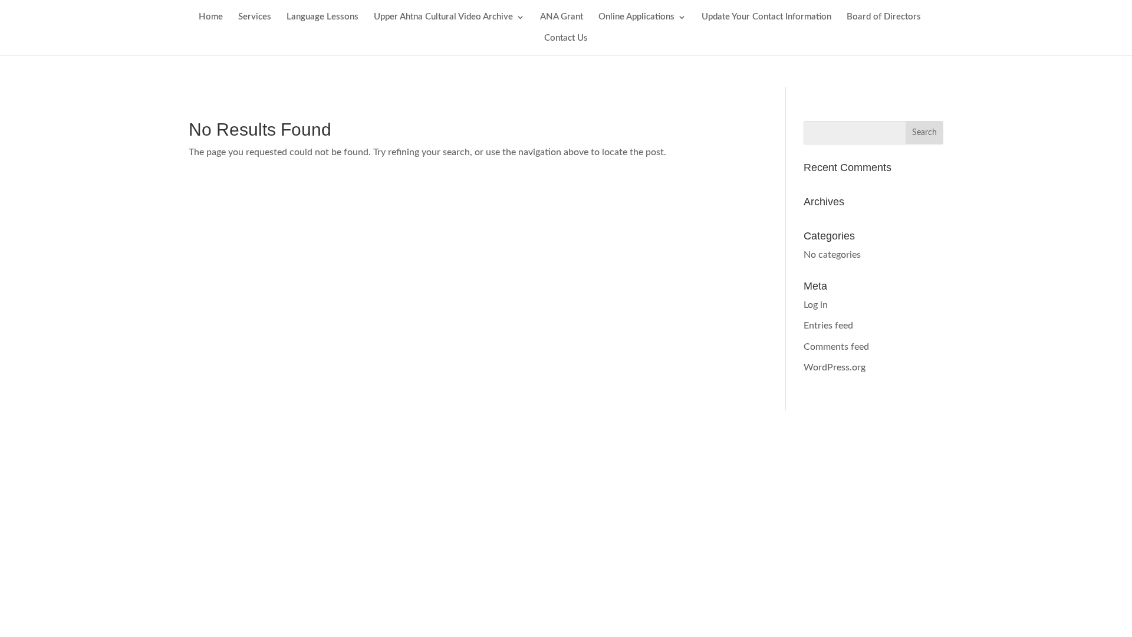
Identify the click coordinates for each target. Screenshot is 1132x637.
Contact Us (566, 38)
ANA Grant (561, 17)
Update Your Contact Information (766, 17)
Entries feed (828, 325)
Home (211, 17)
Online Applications (636, 17)
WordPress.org (835, 367)
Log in (816, 305)
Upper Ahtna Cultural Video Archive (443, 17)
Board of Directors (884, 17)
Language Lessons (322, 17)
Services (254, 17)
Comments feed (836, 347)
